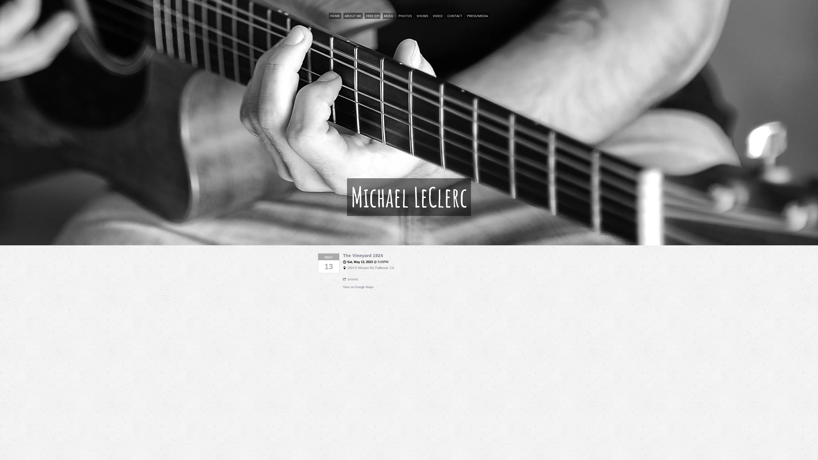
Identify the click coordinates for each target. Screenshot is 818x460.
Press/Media (477, 16)
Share (353, 279)
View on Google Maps (358, 287)
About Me (353, 16)
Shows (422, 16)
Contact (454, 16)
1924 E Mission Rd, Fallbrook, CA (370, 268)
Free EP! (372, 16)
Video (438, 16)
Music (389, 16)
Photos (405, 16)
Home (335, 16)
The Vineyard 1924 (363, 255)
